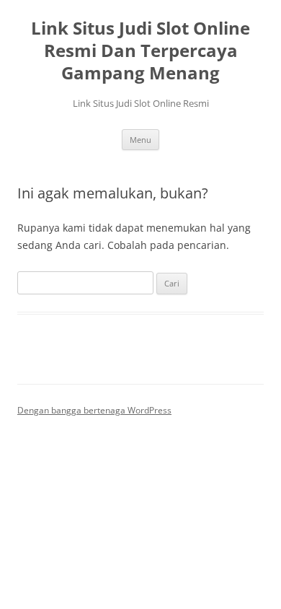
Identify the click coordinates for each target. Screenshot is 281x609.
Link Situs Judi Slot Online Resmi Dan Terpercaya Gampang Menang (140, 50)
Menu (140, 139)
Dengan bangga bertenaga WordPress (94, 410)
